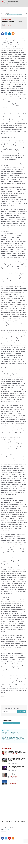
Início (2, 821)
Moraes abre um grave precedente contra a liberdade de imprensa (15, 774)
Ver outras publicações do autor (11, 723)
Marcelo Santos (13, 769)
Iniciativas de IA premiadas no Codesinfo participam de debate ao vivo (17, 752)
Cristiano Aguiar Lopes (14, 776)
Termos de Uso (8, 821)
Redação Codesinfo (13, 753)
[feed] (13, 838)
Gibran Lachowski (7, 25)
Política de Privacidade (19, 821)
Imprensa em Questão (6, 19)
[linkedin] (9, 33)
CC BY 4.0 (6, 829)
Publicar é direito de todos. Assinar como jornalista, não (16, 767)
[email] (13, 33)
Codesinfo (11, 3)
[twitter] (5, 33)
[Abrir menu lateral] (1, 13)
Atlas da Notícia (5, 3)
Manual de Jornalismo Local (8, 5)
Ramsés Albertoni (13, 761)
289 (6, 24)
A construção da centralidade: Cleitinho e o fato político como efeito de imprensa (17, 759)
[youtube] (9, 838)
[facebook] (2, 33)
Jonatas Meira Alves (13, 783)
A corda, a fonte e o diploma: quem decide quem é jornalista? (16, 781)
